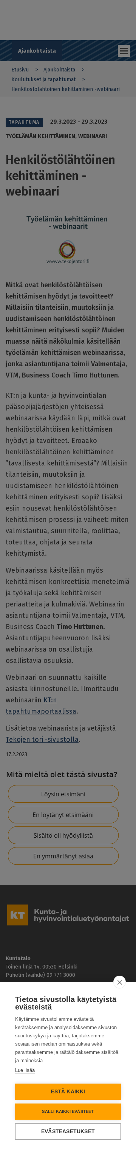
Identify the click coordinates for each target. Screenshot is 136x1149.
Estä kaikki (68, 1091)
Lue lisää (25, 1070)
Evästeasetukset (68, 1131)
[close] (119, 982)
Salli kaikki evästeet (68, 1111)
